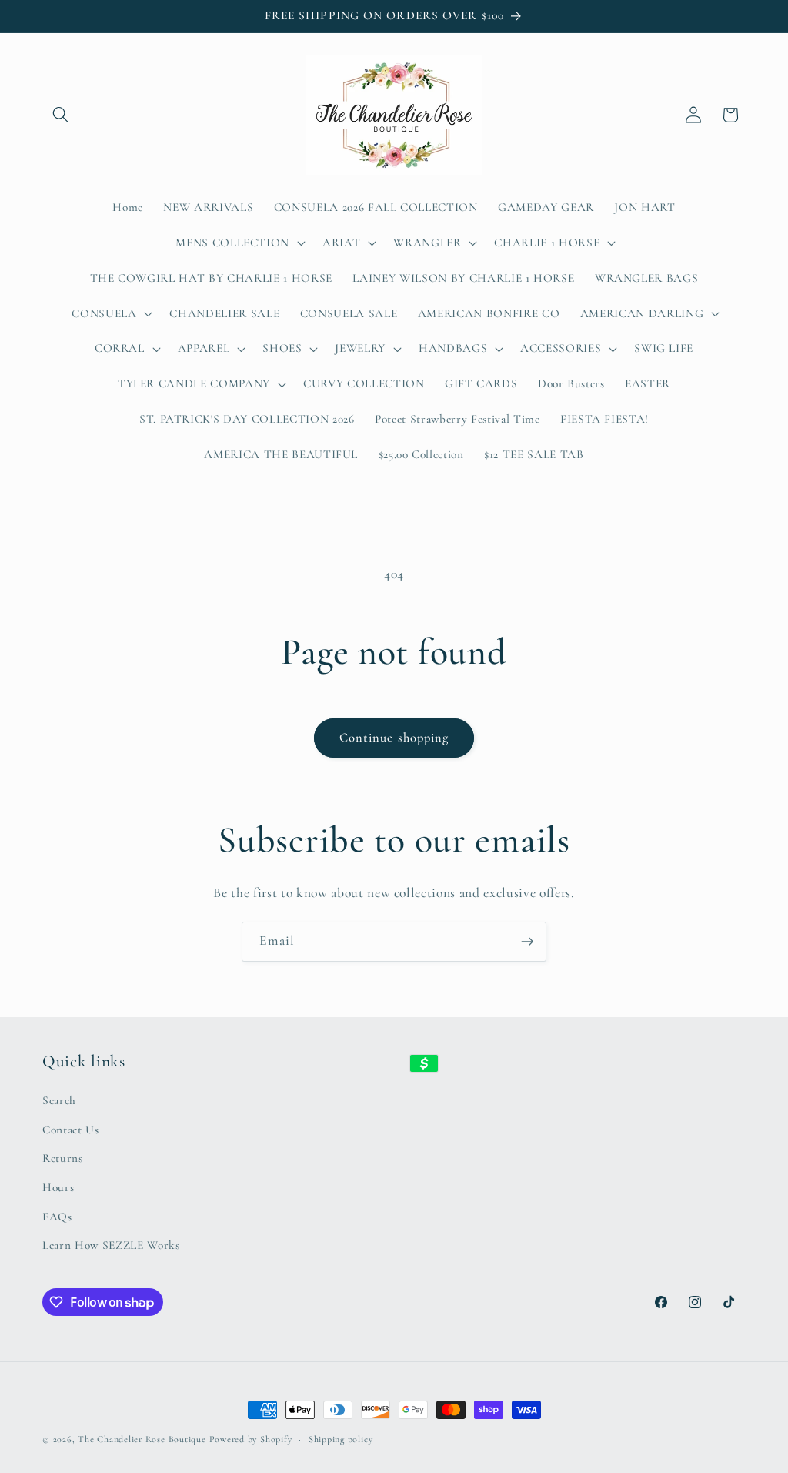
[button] (60, 114)
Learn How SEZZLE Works (111, 1245)
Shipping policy (341, 1439)
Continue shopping (394, 737)
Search (59, 1100)
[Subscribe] (527, 942)
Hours (58, 1187)
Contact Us (70, 1130)
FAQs (57, 1217)
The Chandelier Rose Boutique (142, 1439)
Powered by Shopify (250, 1439)
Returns (62, 1158)
